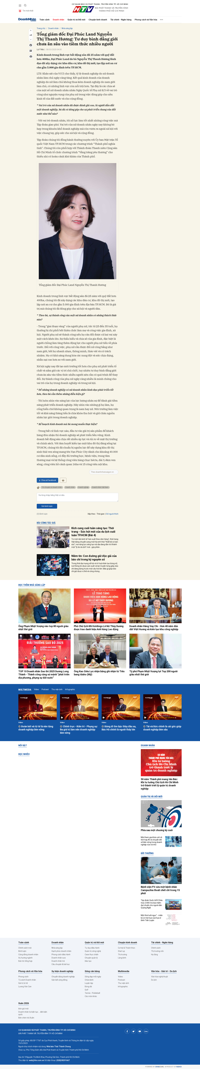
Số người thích (112, 514)
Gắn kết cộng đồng (59, 980)
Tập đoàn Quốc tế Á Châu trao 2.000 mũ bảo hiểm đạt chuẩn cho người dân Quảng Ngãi (152, 904)
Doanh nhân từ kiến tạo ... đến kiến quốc (32, 1013)
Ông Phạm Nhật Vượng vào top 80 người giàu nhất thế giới (43, 628)
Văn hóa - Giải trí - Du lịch (164, 971)
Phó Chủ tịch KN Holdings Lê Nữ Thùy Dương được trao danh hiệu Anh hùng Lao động (99, 628)
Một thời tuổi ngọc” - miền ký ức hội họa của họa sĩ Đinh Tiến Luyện (152, 917)
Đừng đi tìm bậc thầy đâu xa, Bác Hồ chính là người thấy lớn (119, 728)
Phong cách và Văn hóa (146, 19)
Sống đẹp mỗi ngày (93, 977)
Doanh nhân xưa (59, 958)
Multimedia (24, 689)
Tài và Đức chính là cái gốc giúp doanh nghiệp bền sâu (162, 728)
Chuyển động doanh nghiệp (63, 977)
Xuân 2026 (23, 1003)
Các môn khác (91, 996)
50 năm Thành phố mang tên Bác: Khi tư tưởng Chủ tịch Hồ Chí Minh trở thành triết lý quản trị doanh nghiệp (159, 784)
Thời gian (100, 514)
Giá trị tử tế (23, 983)
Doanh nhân (58, 19)
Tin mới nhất (28, 11)
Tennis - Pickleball (92, 993)
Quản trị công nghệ (93, 951)
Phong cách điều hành (61, 954)
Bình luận (22, 951)
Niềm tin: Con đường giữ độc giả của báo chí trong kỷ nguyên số (94, 557)
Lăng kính (122, 958)
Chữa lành (89, 980)
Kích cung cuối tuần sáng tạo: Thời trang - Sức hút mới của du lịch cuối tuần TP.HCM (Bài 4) (93, 531)
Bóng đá (88, 986)
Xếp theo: (92, 514)
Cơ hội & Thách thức (126, 948)
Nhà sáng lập (67, 28)
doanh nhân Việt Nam (100, 487)
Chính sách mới (24, 948)
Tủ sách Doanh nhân (27, 980)
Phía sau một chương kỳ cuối (157, 830)
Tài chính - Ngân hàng (120, 19)
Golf (86, 990)
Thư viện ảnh (56, 689)
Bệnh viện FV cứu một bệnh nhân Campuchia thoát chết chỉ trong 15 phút (160, 890)
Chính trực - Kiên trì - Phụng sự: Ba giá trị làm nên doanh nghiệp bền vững (79, 729)
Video (36, 689)
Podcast (45, 689)
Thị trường (122, 954)
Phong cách (23, 977)
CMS (159, 1067)
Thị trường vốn (157, 951)
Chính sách (156, 948)
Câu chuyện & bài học (61, 964)
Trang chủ (41, 28)
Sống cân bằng (92, 971)
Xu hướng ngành (25, 958)
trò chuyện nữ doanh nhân (52, 487)
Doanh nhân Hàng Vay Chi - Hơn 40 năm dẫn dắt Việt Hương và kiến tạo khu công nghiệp (153, 628)
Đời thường (147, 853)
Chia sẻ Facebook (48, 480)
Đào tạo (88, 961)
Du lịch (154, 980)
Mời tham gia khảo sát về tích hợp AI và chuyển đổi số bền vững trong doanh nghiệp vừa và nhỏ (151, 841)
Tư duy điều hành (92, 948)
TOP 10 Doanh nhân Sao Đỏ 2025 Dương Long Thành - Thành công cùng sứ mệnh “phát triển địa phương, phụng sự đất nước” (43, 674)
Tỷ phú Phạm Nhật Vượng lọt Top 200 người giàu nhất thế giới (153, 673)
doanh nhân (70, 487)
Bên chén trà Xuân (26, 1018)
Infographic (70, 689)
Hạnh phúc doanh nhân (61, 951)
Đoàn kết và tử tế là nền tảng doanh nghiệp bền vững (35, 728)
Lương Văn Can (24, 986)
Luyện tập (89, 983)
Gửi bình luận (47, 506)
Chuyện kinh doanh (98, 19)
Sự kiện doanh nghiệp (62, 971)
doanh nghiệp (83, 487)
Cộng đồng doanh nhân (28, 954)
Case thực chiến (91, 954)
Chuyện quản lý (91, 958)
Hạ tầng (154, 954)
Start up (121, 951)
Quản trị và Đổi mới (76, 19)
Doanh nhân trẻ (58, 961)
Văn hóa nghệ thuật (159, 977)
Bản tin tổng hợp (25, 961)
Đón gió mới (23, 1009)
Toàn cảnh (44, 19)
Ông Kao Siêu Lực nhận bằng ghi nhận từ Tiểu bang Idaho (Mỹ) (99, 673)
